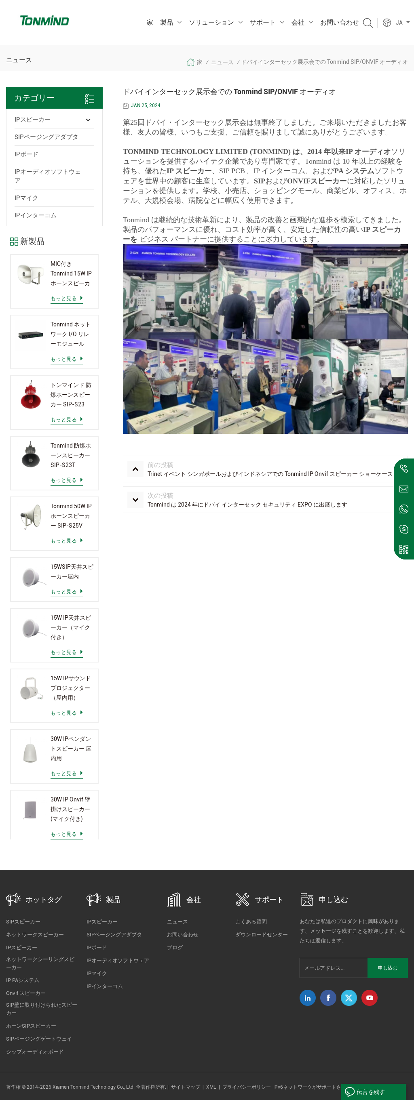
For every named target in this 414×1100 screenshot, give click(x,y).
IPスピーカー (33, 119)
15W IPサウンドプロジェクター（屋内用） (71, 688)
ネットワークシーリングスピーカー (40, 963)
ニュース (222, 62)
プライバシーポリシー (246, 1087)
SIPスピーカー (23, 922)
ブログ (175, 947)
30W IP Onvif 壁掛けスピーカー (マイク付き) (70, 809)
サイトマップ (185, 1087)
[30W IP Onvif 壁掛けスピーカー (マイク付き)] (30, 810)
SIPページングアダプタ (46, 137)
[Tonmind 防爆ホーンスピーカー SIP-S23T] (30, 456)
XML (211, 1087)
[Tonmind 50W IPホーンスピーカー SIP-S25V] (30, 517)
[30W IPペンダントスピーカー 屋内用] (30, 750)
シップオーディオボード (35, 1052)
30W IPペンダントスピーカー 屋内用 (71, 748)
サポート (263, 22)
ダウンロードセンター (261, 935)
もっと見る (64, 298)
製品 (166, 22)
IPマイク (26, 198)
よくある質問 (251, 922)
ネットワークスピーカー (35, 935)
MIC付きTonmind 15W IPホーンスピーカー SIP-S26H (71, 274)
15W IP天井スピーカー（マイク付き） (71, 627)
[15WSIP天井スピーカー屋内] (30, 577)
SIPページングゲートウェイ (39, 1039)
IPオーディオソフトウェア (48, 176)
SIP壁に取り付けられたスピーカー (41, 1009)
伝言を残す (371, 1092)
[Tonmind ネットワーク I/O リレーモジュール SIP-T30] (30, 335)
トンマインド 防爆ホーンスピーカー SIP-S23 (71, 395)
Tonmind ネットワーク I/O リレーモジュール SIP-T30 (71, 335)
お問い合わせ (339, 22)
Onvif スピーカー (26, 993)
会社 (297, 22)
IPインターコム (36, 215)
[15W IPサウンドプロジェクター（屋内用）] (30, 689)
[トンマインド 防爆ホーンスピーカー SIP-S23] (30, 396)
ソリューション (211, 22)
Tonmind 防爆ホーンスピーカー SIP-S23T (71, 455)
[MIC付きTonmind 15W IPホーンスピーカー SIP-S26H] (30, 274)
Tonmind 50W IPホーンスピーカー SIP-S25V (71, 516)
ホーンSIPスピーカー (31, 1026)
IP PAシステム (22, 980)
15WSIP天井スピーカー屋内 (72, 572)
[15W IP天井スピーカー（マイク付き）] (30, 628)
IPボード (26, 154)
